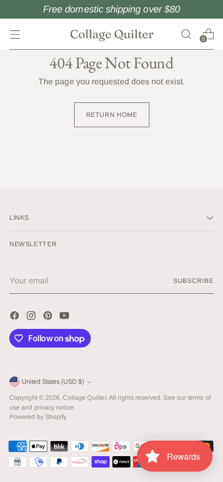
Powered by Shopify (37, 416)
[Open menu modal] (14, 33)
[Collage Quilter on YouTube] (65, 317)
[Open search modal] (186, 33)
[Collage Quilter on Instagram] (32, 317)
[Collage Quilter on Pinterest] (49, 317)
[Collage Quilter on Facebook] (15, 317)
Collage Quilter (84, 397)
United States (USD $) (53, 381)
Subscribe (193, 280)
